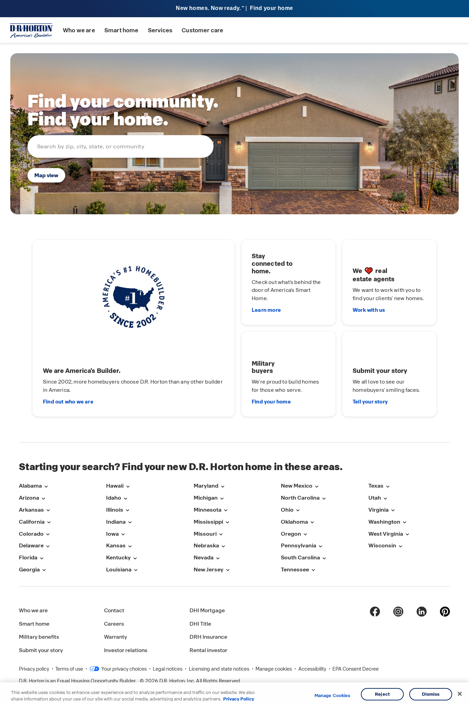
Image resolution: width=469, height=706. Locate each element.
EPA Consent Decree (355, 669)
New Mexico (296, 485)
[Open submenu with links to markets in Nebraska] (223, 546)
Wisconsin (382, 545)
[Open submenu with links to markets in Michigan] (221, 498)
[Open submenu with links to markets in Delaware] (47, 546)
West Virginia (385, 533)
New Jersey (209, 569)
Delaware (31, 545)
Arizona (29, 497)
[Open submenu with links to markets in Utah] (385, 498)
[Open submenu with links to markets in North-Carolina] (323, 498)
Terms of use (69, 669)
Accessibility (312, 669)
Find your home (271, 401)
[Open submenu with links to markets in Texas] (387, 486)
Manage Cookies (332, 695)
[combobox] (120, 146)
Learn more (266, 310)
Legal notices (168, 669)
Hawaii (115, 485)
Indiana (116, 521)
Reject (382, 694)
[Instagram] (398, 611)
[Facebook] (375, 611)
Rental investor (208, 650)
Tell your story (370, 401)
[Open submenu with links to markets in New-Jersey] (227, 570)
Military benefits (39, 636)
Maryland (206, 485)
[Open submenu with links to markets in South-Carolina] (324, 558)
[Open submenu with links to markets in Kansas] (129, 546)
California (32, 521)
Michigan (206, 497)
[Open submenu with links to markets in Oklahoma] (312, 522)
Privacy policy (34, 669)
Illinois (114, 509)
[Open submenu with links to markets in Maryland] (222, 486)
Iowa (112, 533)
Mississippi (208, 521)
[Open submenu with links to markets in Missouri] (220, 534)
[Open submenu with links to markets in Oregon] (305, 534)
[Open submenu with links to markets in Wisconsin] (400, 546)
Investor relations (125, 650)
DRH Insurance (208, 636)
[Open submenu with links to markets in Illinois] (127, 510)
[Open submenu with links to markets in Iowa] (123, 534)
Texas (376, 485)
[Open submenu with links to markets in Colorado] (47, 534)
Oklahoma (294, 521)
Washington (384, 521)
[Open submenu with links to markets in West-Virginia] (407, 534)
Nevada (204, 557)
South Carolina (300, 557)
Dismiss (431, 694)
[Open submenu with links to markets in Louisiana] (135, 570)
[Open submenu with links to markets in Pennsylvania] (320, 546)
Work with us (369, 310)
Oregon (291, 533)
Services (160, 30)
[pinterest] (445, 611)
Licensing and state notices (219, 669)
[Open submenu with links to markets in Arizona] (43, 498)
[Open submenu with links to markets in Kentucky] (135, 558)
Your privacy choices (123, 669)
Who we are (79, 30)
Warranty (115, 636)
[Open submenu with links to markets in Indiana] (129, 522)
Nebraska (206, 545)
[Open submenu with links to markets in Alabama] (46, 486)
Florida (28, 557)
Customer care (202, 30)
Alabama (30, 485)
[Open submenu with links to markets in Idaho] (125, 498)
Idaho (113, 497)
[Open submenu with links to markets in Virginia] (392, 510)
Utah (374, 497)
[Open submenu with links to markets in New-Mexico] (316, 486)
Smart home (121, 30)
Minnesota (207, 509)
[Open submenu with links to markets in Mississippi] (227, 522)
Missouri (205, 533)
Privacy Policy (238, 699)
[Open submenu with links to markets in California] (48, 522)
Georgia (29, 569)
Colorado (31, 533)
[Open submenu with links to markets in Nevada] (217, 558)
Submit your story (41, 650)
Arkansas (31, 509)
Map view (46, 175)
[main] (234, 242)
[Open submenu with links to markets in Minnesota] (225, 510)
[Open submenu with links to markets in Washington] (404, 522)
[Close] (460, 694)
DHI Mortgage (207, 610)
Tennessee (295, 569)
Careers (114, 623)
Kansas (116, 545)
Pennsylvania (298, 545)
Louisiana (118, 569)
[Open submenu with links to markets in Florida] (41, 558)
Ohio (287, 509)
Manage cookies (274, 669)
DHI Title (200, 623)
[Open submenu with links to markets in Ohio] (297, 510)
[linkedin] (421, 611)
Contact (114, 610)
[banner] (234, 9)
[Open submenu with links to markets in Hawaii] (127, 486)
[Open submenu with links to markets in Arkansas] (48, 510)
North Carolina (300, 497)
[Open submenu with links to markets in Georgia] (44, 570)
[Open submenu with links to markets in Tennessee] (313, 570)
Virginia (378, 509)
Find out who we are (68, 401)
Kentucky (118, 557)
